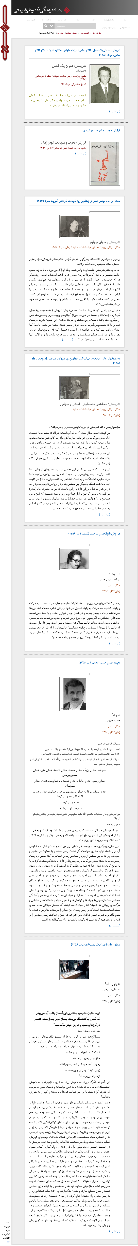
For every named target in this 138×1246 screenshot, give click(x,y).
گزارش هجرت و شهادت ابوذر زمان (101, 131)
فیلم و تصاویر (30, 19)
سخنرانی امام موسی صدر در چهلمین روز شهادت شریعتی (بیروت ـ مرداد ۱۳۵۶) (78, 201)
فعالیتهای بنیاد (109, 19)
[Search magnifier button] (46, 26)
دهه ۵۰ (60, 33)
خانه (125, 19)
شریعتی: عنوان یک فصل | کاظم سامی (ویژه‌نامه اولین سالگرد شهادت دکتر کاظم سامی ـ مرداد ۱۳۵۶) (77, 53)
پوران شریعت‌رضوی (109, 27)
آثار (93, 19)
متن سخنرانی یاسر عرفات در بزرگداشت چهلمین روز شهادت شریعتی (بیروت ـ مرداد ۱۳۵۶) (76, 361)
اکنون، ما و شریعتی (6, 1237)
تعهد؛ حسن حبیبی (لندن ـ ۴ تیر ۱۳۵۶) (99, 663)
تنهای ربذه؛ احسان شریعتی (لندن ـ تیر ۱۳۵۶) (95, 945)
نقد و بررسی (62, 19)
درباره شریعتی (46, 19)
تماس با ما (6, 1233)
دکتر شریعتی (96, 33)
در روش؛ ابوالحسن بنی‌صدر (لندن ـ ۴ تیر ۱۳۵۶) (94, 534)
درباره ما (7, 1226)
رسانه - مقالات (71, 33)
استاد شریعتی (125, 27)
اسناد (77, 19)
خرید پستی (7, 1229)
